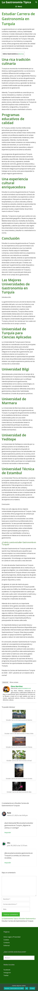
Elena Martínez (17, 686)
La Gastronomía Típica (16, 2)
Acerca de (5, 682)
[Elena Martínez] (6, 692)
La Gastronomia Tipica (10, 918)
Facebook (7, 970)
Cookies (6, 940)
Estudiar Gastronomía (27, 918)
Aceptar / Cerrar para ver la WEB (14, 988)
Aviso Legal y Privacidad (12, 937)
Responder (8, 832)
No (27, 988)
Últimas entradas (14, 682)
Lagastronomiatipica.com (24, 688)
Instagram (7, 973)
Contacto (7, 942)
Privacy (32, 988)
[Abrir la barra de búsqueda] (36, 2)
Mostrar (20, 54)
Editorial (7, 945)
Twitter (6, 975)
